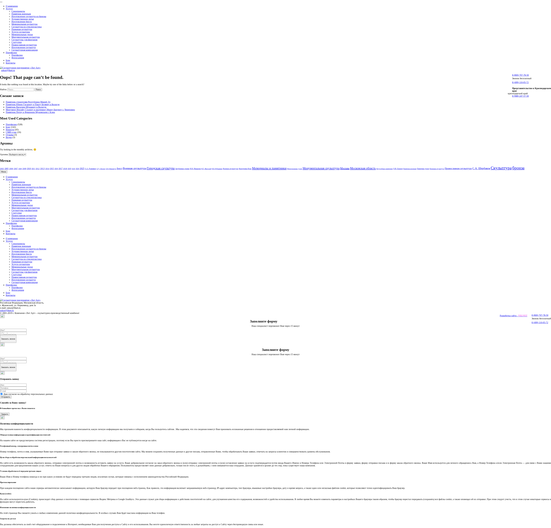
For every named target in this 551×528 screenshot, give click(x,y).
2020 (73, 169)
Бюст (119, 168)
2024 (77, 169)
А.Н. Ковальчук (111, 169)
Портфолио (11, 52)
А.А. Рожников (90, 169)
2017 (61, 169)
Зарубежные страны (182, 169)
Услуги (9, 8)
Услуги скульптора (20, 32)
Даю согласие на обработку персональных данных (28, 394)
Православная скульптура (24, 45)
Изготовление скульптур (23, 47)
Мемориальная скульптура (24, 24)
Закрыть (4, 414)
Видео (9, 137)
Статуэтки (16, 42)
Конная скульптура (230, 169)
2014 (47, 169)
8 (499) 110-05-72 (520, 82)
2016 (56, 169)
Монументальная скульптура (25, 37)
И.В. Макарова (195, 169)
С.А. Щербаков (481, 168)
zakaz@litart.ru (8, 70)
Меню (3, 172)
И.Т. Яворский (206, 169)
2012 (38, 169)
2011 (33, 169)
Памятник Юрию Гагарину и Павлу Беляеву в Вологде (33, 104)
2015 (52, 169)
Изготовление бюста (21, 21)
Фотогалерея (17, 58)
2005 (7, 169)
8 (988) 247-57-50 (520, 96)
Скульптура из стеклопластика (26, 27)
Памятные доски (423, 169)
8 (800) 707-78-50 (520, 75)
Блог (8, 60)
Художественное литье (22, 19)
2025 (82, 168)
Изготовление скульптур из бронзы (28, 16)
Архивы (4, 154)
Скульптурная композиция (24, 50)
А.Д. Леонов (101, 169)
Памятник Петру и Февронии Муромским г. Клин (30, 112)
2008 (20, 169)
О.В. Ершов (398, 169)
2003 (2, 169)
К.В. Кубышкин (217, 169)
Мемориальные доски (22, 34)
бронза (518, 168)
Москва (344, 168)
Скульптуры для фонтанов (24, 39)
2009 (24, 169)
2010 (29, 168)
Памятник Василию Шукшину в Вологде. (26, 107)
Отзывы (10, 135)
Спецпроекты (18, 11)
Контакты (10, 63)
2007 (16, 169)
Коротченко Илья (245, 169)
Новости (10, 129)
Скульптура (501, 168)
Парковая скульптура (21, 29)
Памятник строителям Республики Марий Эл (28, 102)
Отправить (5, 397)
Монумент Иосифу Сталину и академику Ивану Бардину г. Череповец (40, 109)
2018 (65, 169)
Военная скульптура (134, 168)
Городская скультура (161, 168)
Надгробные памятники (384, 169)
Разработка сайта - (513, 315)
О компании (12, 6)
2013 (42, 168)
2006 (11, 169)
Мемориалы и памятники (269, 168)
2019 (69, 169)
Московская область (363, 168)
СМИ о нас (11, 132)
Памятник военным (21, 14)
